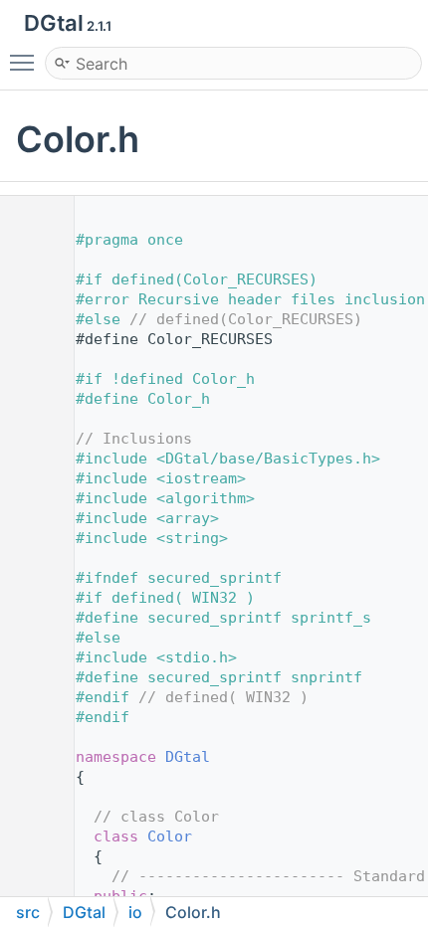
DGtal (187, 757)
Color (169, 836)
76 (29, 836)
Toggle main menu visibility (26, 62)
